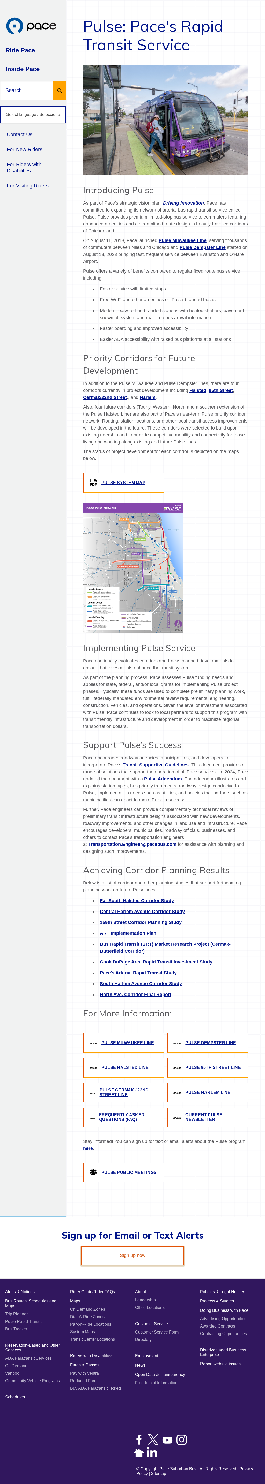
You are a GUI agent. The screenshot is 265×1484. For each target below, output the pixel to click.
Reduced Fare (83, 1380)
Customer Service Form (157, 1332)
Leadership (145, 1300)
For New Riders (24, 149)
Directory (143, 1339)
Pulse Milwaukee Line (183, 240)
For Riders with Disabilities (24, 168)
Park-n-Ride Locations (90, 1324)
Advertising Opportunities (223, 1318)
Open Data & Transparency (160, 1374)
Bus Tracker (16, 1329)
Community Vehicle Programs (32, 1380)
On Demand (16, 1366)
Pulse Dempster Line (203, 247)
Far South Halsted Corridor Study (137, 900)
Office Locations (150, 1307)
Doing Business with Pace (224, 1310)
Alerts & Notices (20, 1292)
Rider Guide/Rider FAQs (92, 1292)
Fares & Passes (84, 1365)
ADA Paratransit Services (28, 1358)
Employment (146, 1356)
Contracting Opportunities (223, 1333)
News (140, 1365)
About (140, 1292)
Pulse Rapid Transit (23, 1321)
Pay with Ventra (84, 1373)
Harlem (148, 397)
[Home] (31, 26)
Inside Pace (22, 68)
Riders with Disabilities (91, 1355)
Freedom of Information (156, 1383)
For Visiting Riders (28, 186)
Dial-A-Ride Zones (87, 1317)
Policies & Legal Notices (222, 1292)
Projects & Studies (217, 1301)
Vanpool (12, 1373)
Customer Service (151, 1324)
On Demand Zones (87, 1309)
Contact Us (19, 134)
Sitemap (158, 1473)
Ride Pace (20, 50)
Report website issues (220, 1364)
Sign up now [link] (132, 1255)
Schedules (15, 1397)
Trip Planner (16, 1314)
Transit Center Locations (92, 1339)
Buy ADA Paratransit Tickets (96, 1388)
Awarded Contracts (217, 1326)
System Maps (82, 1332)
